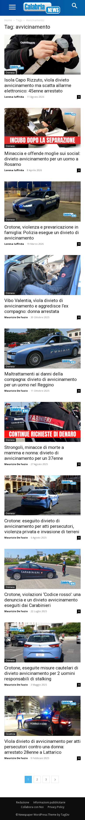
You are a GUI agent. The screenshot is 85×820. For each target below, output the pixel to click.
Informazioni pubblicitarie (49, 802)
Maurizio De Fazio (16, 317)
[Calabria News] (42, 8)
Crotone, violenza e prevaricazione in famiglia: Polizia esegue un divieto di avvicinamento (41, 232)
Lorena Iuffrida (14, 96)
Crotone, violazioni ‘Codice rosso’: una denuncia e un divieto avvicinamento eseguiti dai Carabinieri (42, 600)
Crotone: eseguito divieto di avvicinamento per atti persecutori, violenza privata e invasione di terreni (41, 526)
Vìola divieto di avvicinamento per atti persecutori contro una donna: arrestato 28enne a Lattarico (42, 747)
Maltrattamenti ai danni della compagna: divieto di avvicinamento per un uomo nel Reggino (40, 379)
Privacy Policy (56, 807)
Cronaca (10, 72)
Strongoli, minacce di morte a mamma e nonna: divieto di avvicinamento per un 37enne (34, 453)
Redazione (22, 802)
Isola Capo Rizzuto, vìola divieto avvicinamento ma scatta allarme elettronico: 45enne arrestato (37, 85)
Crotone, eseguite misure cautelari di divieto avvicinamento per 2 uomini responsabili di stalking (41, 673)
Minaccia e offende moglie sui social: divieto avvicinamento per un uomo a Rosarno (42, 159)
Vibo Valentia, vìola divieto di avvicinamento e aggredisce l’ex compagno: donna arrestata (36, 306)
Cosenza (10, 733)
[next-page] (55, 779)
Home (8, 20)
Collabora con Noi (32, 807)
